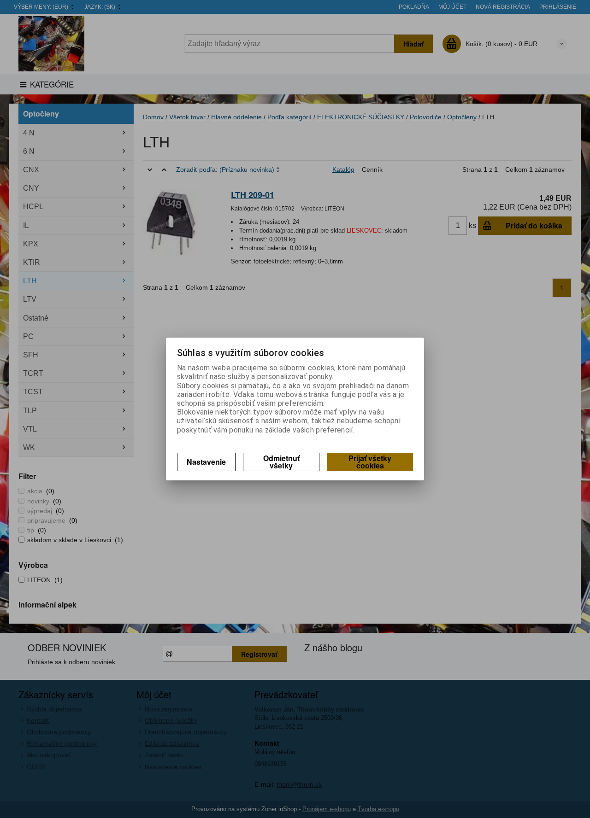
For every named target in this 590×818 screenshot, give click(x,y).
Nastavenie (206, 461)
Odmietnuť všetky (281, 462)
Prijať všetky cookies (369, 462)
